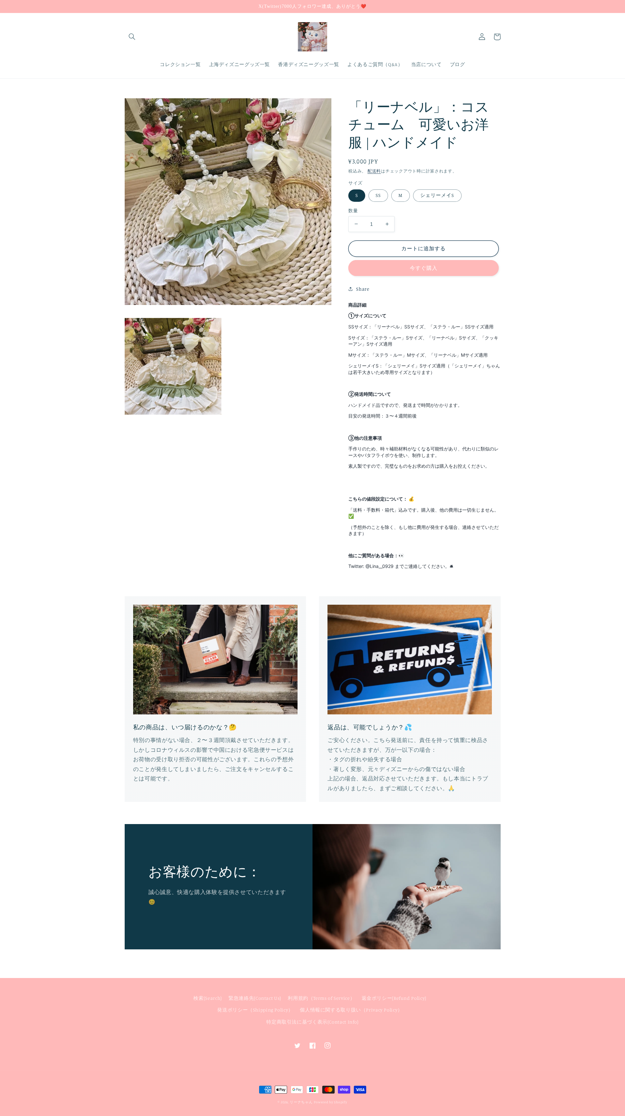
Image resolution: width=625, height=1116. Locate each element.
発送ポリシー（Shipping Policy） (255, 1010)
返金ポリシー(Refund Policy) (394, 998)
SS (378, 195)
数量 (353, 210)
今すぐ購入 (424, 268)
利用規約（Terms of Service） (321, 998)
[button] (132, 36)
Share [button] (362, 288)
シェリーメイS (437, 195)
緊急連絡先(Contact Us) (255, 998)
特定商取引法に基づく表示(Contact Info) (312, 1022)
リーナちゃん (301, 1102)
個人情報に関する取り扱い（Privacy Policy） (351, 1010)
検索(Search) (207, 998)
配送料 (374, 170)
